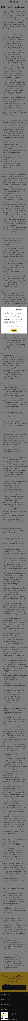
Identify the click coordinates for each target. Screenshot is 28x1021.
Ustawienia (10, 326)
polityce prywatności (9, 322)
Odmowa (19, 326)
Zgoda (14, 330)
